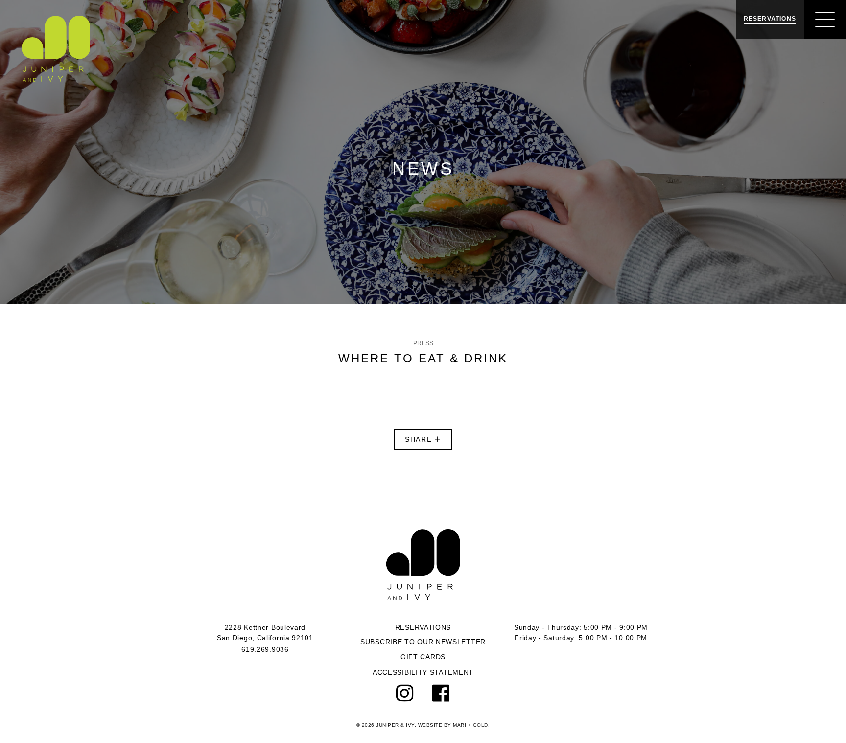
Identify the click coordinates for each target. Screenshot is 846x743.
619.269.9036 (264, 649)
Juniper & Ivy (56, 49)
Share (420, 439)
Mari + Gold (470, 725)
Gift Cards (423, 657)
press (423, 343)
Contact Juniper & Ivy (423, 564)
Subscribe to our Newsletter (423, 642)
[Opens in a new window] (405, 693)
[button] (825, 19)
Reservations (423, 627)
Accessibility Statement (423, 672)
